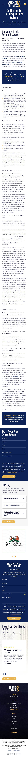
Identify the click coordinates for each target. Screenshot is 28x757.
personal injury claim (7, 341)
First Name (4, 438)
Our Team (14, 716)
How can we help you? (7, 456)
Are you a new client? (7, 452)
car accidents (16, 376)
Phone (3, 445)
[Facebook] (14, 735)
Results (14, 726)
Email (3, 448)
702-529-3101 (14, 696)
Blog (14, 723)
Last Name (4, 441)
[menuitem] (10, 750)
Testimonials (14, 721)
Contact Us (14, 728)
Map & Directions (14, 709)
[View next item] (16, 556)
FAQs (14, 718)
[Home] (14, 4)
